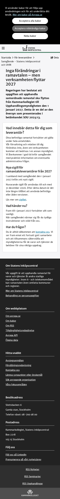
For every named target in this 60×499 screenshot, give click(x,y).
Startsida (6, 57)
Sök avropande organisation (21, 379)
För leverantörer (23, 57)
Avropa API (12, 335)
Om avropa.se (13, 316)
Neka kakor (30, 36)
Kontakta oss (13, 370)
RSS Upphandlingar (32, 483)
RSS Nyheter (32, 469)
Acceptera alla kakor (30, 20)
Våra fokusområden (16, 384)
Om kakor (11, 320)
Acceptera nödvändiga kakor (30, 28)
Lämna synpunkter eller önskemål (24, 374)
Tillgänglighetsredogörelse (20, 330)
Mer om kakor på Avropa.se (27, 14)
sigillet (22, 199)
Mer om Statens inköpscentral (22, 290)
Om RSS (10, 325)
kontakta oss (43, 231)
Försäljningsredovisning (18, 365)
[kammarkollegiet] (30, 493)
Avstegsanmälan (15, 360)
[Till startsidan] (32, 47)
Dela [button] (56, 57)
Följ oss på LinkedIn (16, 454)
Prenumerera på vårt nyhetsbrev (23, 459)
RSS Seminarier (32, 476)
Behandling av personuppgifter (22, 295)
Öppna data (12, 340)
